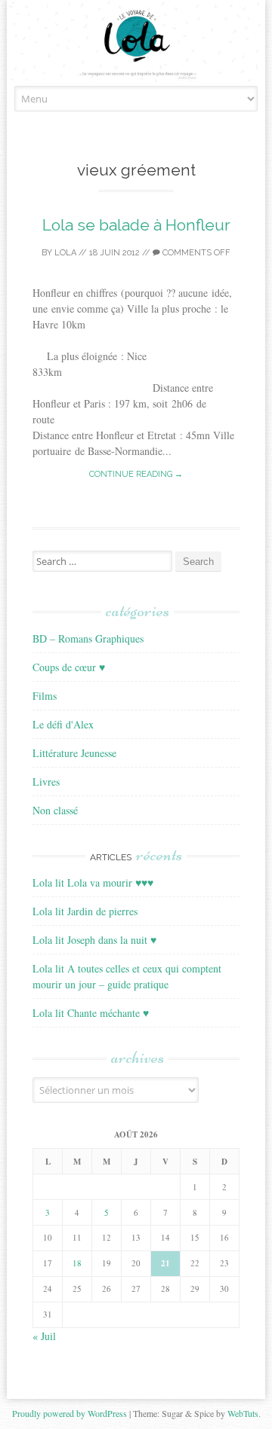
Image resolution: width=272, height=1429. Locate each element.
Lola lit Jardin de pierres (85, 911)
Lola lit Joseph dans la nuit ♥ (94, 940)
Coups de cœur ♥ (68, 667)
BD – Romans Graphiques (88, 638)
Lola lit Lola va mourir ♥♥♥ (92, 882)
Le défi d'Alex (63, 724)
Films (44, 696)
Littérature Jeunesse (74, 753)
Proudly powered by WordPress (69, 1413)
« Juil (44, 1336)
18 (77, 1263)
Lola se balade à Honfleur (136, 224)
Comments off (195, 253)
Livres (46, 781)
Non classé (55, 810)
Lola (65, 253)
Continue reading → (136, 474)
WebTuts (242, 1413)
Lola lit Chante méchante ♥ (90, 1013)
